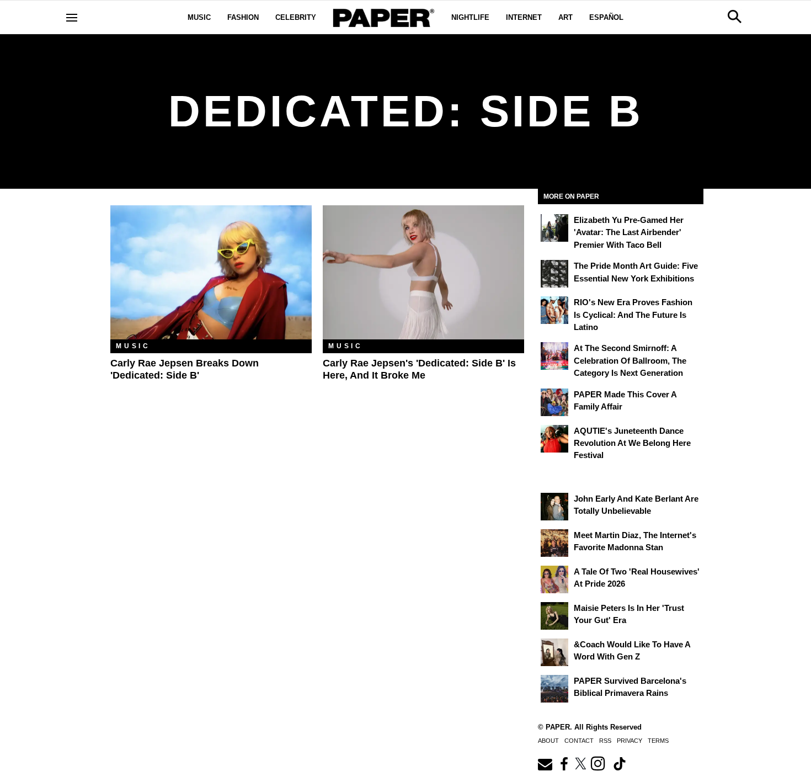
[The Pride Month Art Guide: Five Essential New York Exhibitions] (554, 274)
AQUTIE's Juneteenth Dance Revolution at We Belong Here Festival (632, 443)
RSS (605, 740)
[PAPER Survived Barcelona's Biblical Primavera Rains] (554, 689)
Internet (524, 17)
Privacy (629, 740)
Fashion (243, 17)
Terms (658, 740)
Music (199, 17)
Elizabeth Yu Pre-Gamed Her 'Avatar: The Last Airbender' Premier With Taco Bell (629, 232)
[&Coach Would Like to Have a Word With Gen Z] (554, 652)
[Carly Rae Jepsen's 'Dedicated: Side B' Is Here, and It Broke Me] (423, 272)
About (548, 740)
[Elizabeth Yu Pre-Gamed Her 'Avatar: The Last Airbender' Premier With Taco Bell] (554, 228)
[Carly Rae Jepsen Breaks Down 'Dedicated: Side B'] (211, 272)
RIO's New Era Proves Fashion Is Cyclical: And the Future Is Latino (633, 314)
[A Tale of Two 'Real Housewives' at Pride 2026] (554, 579)
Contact (579, 740)
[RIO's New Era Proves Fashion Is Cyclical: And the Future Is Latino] (554, 310)
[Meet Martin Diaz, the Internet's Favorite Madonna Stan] (554, 543)
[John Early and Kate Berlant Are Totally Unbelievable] (554, 506)
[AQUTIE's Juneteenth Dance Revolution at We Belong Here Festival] (554, 439)
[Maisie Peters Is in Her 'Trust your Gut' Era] (554, 616)
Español (606, 17)
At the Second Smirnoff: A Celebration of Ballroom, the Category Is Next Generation (630, 360)
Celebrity (295, 17)
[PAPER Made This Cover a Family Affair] (554, 402)
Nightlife (470, 17)
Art (565, 17)
